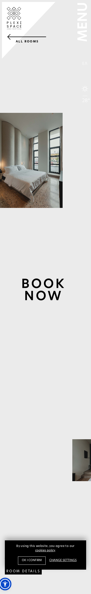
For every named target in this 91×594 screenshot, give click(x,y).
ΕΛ (85, 64)
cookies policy (45, 550)
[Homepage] (28, 30)
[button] (5, 584)
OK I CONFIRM (32, 560)
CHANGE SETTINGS (63, 560)
